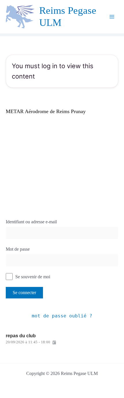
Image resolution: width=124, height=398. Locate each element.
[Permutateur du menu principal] (112, 16)
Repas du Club (21, 335)
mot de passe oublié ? (62, 316)
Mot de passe (18, 249)
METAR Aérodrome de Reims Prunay (46, 111)
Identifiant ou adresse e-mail (31, 221)
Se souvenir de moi (32, 276)
